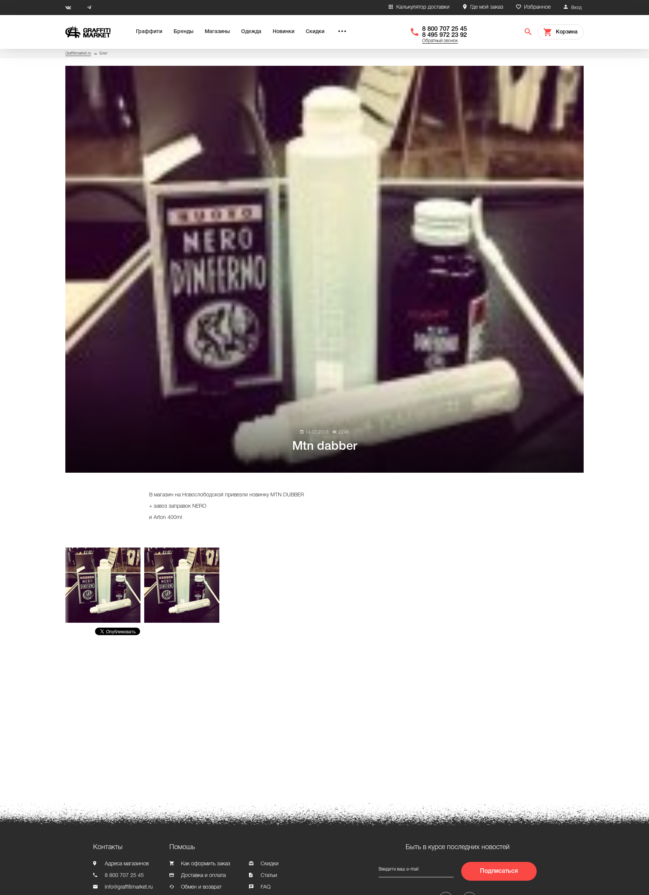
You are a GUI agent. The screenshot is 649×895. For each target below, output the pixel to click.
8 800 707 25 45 (444, 29)
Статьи (269, 875)
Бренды (183, 31)
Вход (576, 8)
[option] (104, 585)
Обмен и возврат (201, 887)
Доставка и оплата (203, 875)
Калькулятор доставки (423, 7)
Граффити (149, 31)
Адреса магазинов (127, 864)
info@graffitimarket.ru (129, 887)
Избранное (537, 7)
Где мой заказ (486, 7)
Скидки (315, 31)
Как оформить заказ (205, 864)
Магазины (217, 31)
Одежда (251, 31)
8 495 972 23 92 (444, 35)
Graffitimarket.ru (78, 53)
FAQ (265, 887)
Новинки (283, 31)
